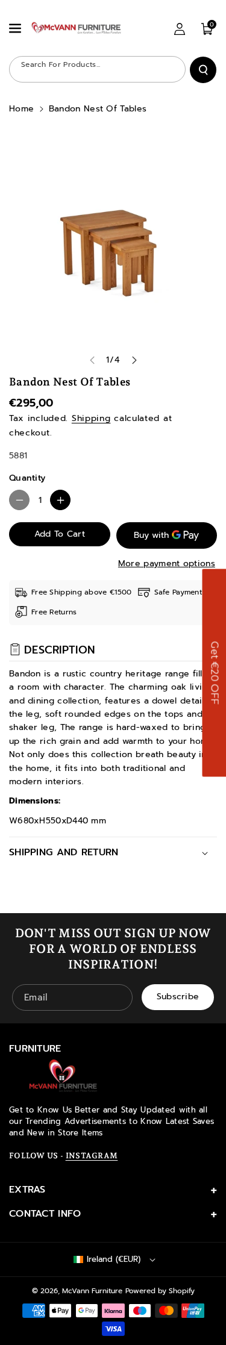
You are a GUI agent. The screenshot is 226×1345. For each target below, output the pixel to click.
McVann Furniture (92, 1290)
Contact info (45, 1213)
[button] (16, 28)
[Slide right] (134, 360)
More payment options (166, 563)
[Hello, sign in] (179, 29)
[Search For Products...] (203, 70)
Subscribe (178, 996)
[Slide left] (92, 360)
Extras (27, 1189)
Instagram (92, 1155)
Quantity (27, 478)
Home (21, 108)
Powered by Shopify (160, 1290)
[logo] (63, 1075)
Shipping (91, 418)
